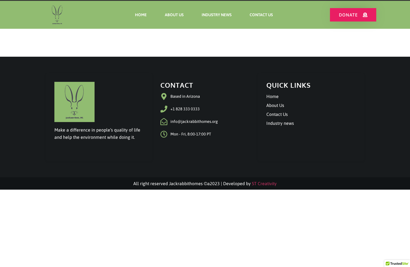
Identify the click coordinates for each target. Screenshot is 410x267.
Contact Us (261, 15)
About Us (174, 15)
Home (141, 15)
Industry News (216, 15)
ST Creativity (264, 183)
